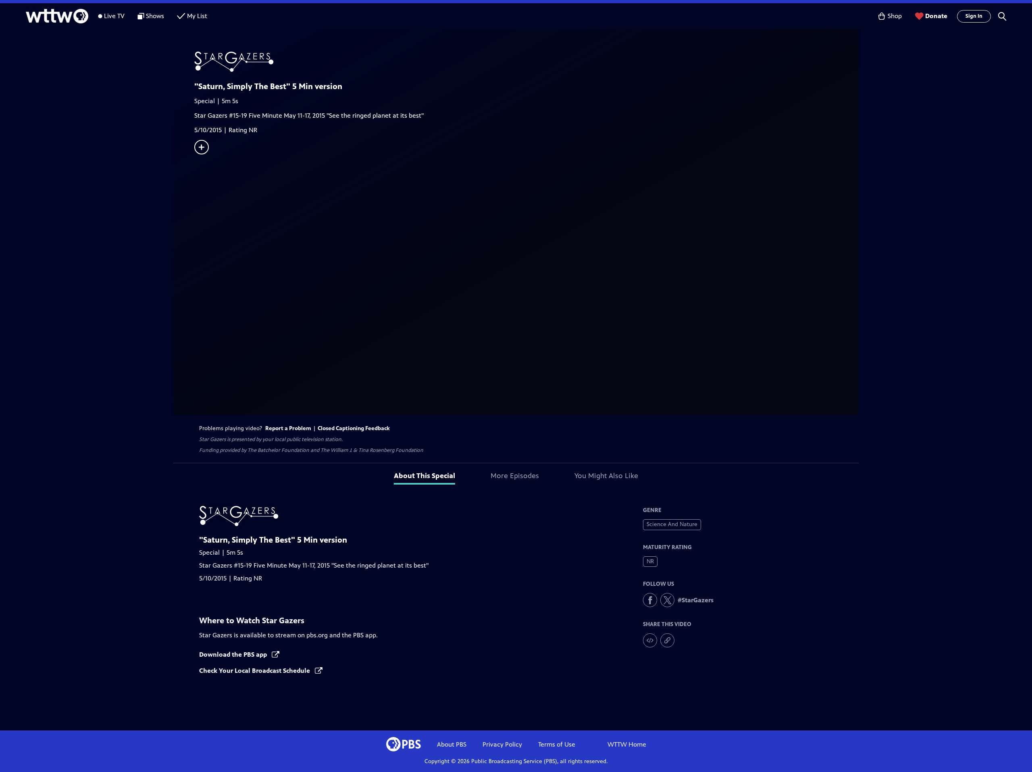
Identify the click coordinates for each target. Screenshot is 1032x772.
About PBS (451, 744)
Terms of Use (556, 744)
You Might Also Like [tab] (606, 475)
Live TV (114, 16)
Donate (936, 16)
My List (197, 16)
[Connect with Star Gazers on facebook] (650, 600)
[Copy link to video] (667, 640)
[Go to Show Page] (526, 62)
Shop (895, 16)
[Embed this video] (650, 640)
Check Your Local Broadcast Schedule (255, 670)
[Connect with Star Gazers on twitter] (667, 600)
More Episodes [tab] (515, 475)
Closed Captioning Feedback (354, 428)
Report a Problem (288, 428)
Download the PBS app (233, 654)
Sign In (973, 16)
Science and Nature (672, 524)
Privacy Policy (502, 744)
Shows (155, 16)
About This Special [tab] (424, 475)
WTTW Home (627, 744)
